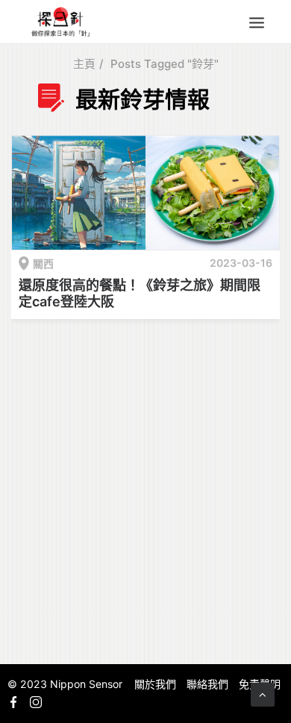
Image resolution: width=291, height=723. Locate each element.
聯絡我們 (207, 684)
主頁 (84, 64)
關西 (43, 263)
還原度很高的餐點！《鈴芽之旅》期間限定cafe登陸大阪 (139, 293)
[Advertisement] (145, 489)
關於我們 (155, 684)
